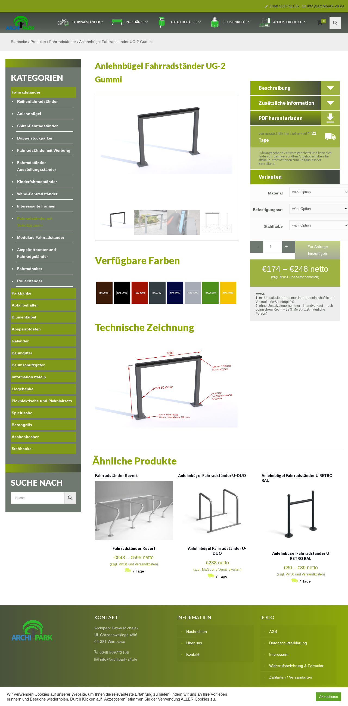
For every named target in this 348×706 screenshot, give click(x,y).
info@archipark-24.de (325, 6)
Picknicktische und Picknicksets (42, 401)
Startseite (19, 41)
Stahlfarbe (273, 226)
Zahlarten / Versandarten (290, 677)
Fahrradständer (86, 22)
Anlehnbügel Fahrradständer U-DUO (212, 475)
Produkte (38, 41)
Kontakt (192, 654)
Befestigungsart (268, 210)
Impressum (278, 654)
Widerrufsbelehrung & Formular (296, 666)
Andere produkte (288, 22)
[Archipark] (20, 22)
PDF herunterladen (281, 118)
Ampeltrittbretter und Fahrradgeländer (36, 253)
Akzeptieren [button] (328, 697)
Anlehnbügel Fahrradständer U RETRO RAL (300, 556)
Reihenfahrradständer (37, 101)
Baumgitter (22, 353)
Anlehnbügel (29, 114)
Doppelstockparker (34, 138)
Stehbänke (22, 449)
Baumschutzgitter (28, 365)
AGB (273, 631)
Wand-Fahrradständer (37, 194)
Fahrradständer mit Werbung (43, 150)
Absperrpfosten (26, 329)
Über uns (194, 643)
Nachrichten (196, 631)
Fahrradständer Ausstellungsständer (36, 166)
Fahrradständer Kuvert (116, 475)
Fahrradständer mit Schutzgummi (34, 221)
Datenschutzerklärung (288, 643)
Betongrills (22, 425)
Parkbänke (135, 22)
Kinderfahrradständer (37, 181)
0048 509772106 (284, 6)
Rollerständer (29, 281)
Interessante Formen (36, 206)
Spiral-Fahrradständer (37, 126)
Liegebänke (22, 389)
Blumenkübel (235, 22)
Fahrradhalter (29, 269)
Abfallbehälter (184, 22)
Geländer (20, 341)
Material (275, 193)
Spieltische (22, 413)
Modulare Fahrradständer (40, 237)
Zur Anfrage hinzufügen (317, 250)
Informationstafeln (29, 377)
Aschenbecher (25, 437)
